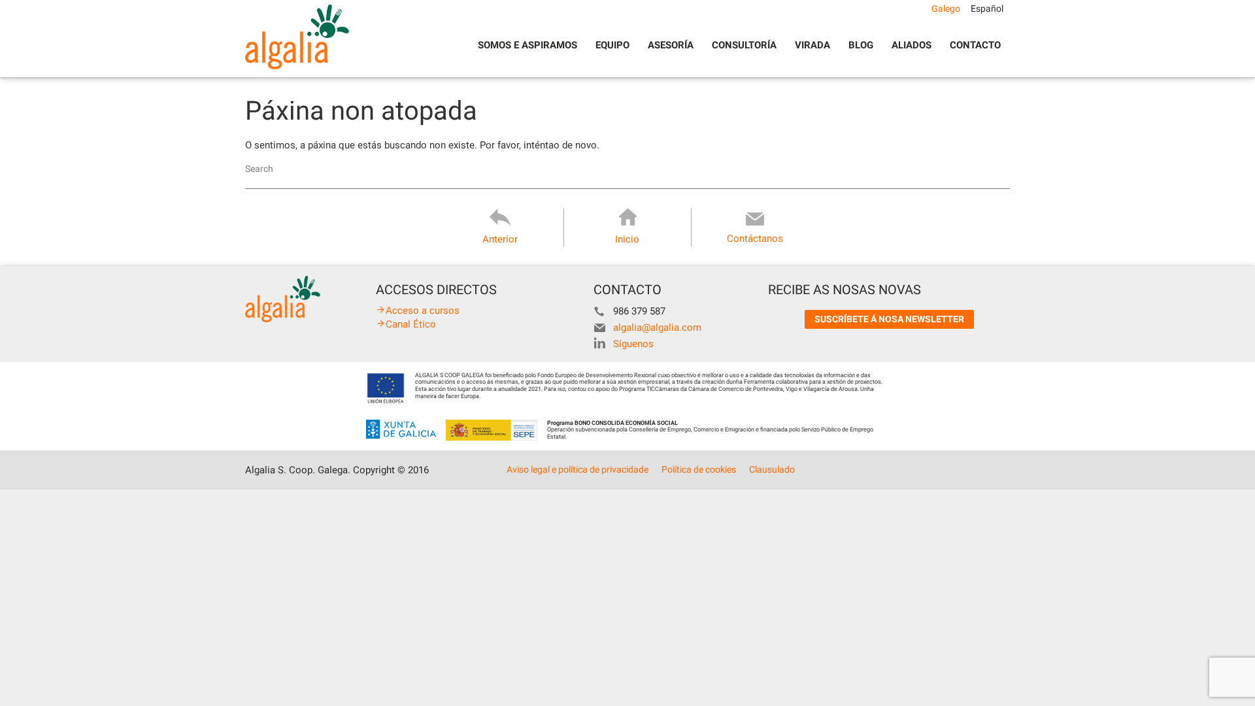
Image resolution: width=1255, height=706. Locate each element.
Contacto (975, 45)
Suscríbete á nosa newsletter (889, 319)
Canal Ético (411, 324)
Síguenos (633, 344)
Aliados (911, 45)
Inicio (627, 239)
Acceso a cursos (423, 310)
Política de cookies (698, 469)
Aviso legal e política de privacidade (577, 469)
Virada (812, 45)
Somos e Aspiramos (527, 45)
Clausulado (772, 469)
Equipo (612, 45)
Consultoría (744, 45)
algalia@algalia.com (657, 327)
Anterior (500, 239)
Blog (860, 45)
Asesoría (671, 45)
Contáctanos (755, 238)
